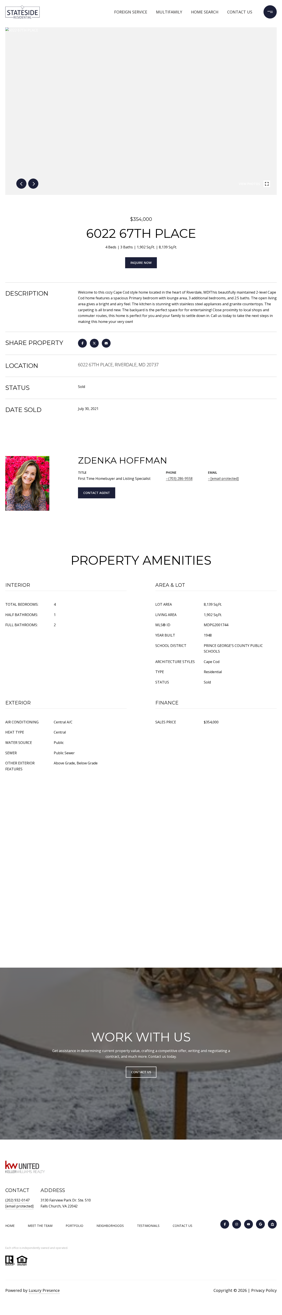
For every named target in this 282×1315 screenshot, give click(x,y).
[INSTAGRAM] (236, 1224)
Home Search (204, 12)
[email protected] (19, 1206)
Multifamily (169, 12)
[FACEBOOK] (224, 1224)
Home (10, 1226)
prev (21, 184)
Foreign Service (130, 12)
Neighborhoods (110, 1226)
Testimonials (148, 1226)
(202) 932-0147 (17, 1200)
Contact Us (182, 1225)
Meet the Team (40, 1226)
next (33, 184)
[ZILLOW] (272, 1224)
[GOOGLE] (260, 1224)
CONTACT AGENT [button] (96, 493)
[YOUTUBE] (248, 1224)
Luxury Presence (44, 1290)
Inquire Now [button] (141, 263)
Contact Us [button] (141, 1072)
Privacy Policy (264, 1290)
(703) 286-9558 (180, 478)
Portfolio (74, 1226)
